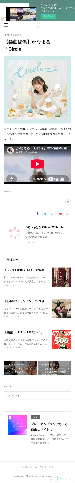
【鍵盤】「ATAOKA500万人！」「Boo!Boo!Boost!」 (37, 332)
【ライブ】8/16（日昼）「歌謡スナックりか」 (32, 270)
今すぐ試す (48, 16)
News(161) (8, 191)
